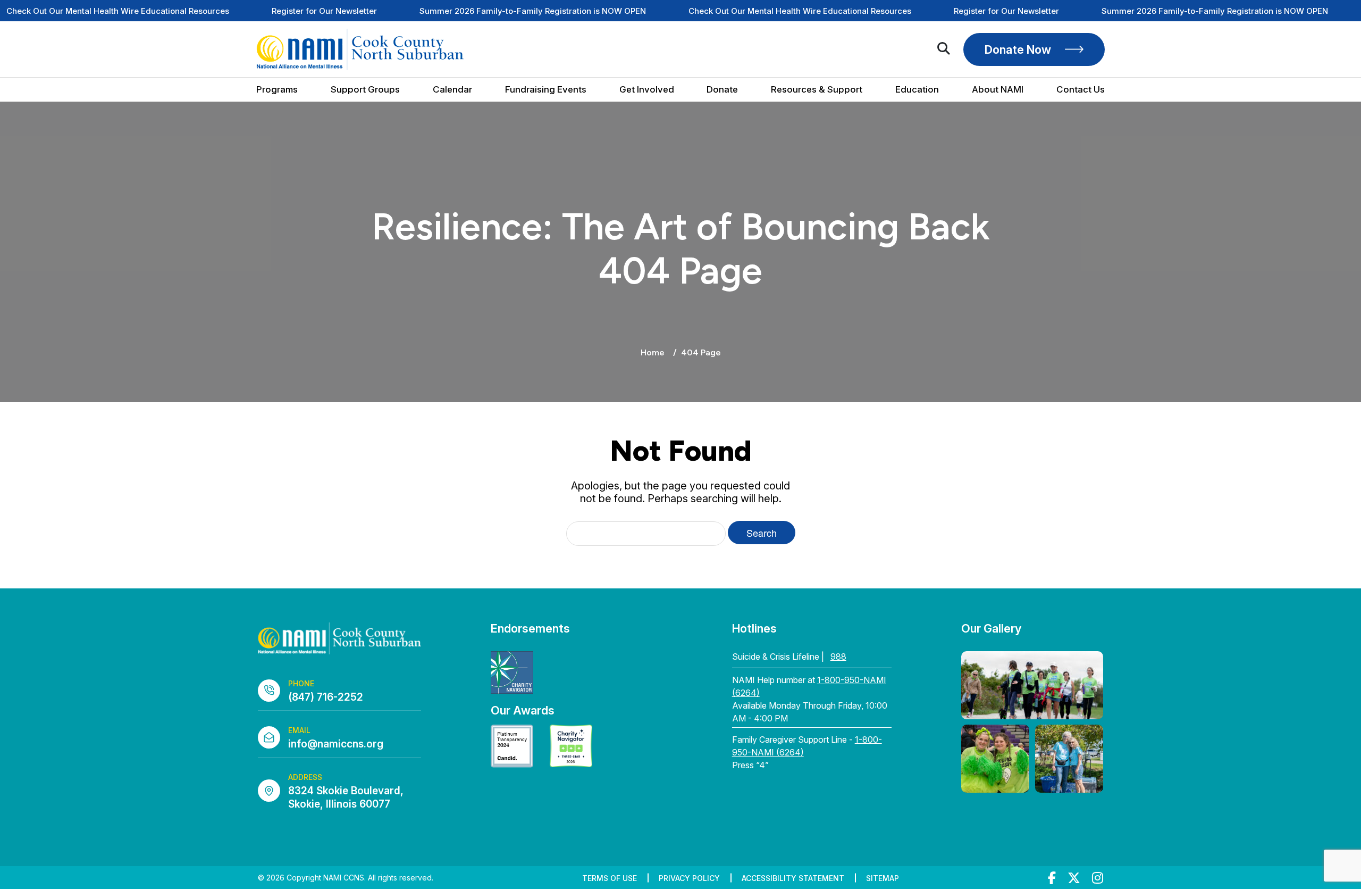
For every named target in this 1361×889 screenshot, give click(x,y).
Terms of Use (609, 878)
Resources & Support (816, 89)
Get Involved (646, 89)
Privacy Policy (689, 878)
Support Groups (365, 89)
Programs (277, 89)
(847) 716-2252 (325, 697)
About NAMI (997, 89)
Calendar (452, 89)
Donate (722, 89)
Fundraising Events (545, 89)
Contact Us (1080, 89)
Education (917, 89)
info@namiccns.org (335, 744)
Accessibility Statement (793, 878)
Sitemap (882, 878)
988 (838, 656)
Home (653, 352)
